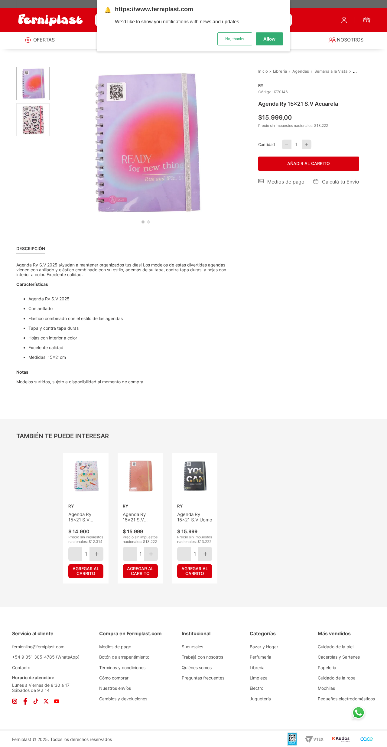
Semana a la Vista (330, 71)
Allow (269, 38)
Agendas (300, 71)
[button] (281, 182)
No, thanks (234, 39)
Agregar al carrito (86, 571)
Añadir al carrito (308, 163)
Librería (280, 71)
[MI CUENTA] (344, 20)
